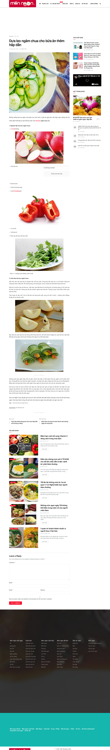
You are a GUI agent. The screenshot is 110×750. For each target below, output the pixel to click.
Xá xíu (43, 656)
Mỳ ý (74, 646)
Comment (12, 562)
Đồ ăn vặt (85, 3)
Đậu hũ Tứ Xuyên (45, 662)
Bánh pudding (13, 654)
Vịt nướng (75, 659)
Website (43, 590)
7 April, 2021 (44, 466)
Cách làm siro (29, 667)
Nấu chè (12, 651)
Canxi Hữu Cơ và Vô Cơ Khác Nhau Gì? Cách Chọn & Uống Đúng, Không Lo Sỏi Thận (92, 55)
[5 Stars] (15, 407)
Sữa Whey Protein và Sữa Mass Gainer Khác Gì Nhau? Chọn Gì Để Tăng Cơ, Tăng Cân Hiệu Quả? (92, 45)
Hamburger (13, 646)
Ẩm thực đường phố (88, 729)
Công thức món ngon (16, 731)
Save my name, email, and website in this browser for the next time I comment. (30, 599)
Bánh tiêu (59, 664)
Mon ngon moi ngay (15, 667)
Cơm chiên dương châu (16, 659)
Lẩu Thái (43, 654)
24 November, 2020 (45, 533)
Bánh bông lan (60, 662)
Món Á (72, 3)
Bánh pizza (44, 643)
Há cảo (12, 664)
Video (72, 729)
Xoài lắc (59, 643)
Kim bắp (75, 664)
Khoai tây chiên (61, 648)
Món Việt (65, 3)
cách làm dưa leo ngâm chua (20, 403)
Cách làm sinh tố (30, 664)
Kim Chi (12, 648)
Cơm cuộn (75, 654)
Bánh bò (43, 667)
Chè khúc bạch (45, 651)
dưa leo (38, 121)
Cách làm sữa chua (31, 646)
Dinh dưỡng (94, 3)
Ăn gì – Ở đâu (55, 729)
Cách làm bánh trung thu (94, 643)
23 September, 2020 (13, 49)
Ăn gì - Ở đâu (13, 528)
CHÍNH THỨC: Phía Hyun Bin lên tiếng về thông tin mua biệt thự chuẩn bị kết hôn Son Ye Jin (89, 127)
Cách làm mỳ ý (29, 643)
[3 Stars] (12, 407)
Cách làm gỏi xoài (30, 662)
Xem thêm (44, 449)
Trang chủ (11, 36)
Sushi (74, 656)
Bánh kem (43, 646)
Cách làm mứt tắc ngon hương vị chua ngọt (88, 145)
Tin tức (78, 729)
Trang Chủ (45, 3)
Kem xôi (59, 654)
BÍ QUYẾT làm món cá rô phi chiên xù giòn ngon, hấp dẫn (82, 118)
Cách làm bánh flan (31, 648)
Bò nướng (75, 667)
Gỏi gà (43, 659)
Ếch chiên (12, 662)
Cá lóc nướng (13, 656)
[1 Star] (9, 407)
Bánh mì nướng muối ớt (63, 646)
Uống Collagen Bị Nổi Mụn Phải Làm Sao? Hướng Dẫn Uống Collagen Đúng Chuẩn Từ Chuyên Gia (92, 65)
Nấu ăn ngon (65, 729)
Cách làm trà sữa (30, 651)
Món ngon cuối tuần (28, 729)
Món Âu (77, 3)
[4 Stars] (13, 407)
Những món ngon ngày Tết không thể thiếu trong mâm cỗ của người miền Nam (54, 508)
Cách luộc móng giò (31, 656)
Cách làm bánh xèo (31, 659)
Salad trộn (75, 643)
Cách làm (47, 729)
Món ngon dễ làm (15, 729)
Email (11, 590)
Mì (10, 643)
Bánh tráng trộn (61, 651)
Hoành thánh (44, 664)
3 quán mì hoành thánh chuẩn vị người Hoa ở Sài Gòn (53, 529)
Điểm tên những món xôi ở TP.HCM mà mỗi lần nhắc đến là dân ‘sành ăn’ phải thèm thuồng (55, 461)
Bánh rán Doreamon (62, 659)
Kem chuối (59, 656)
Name (11, 582)
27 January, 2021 (45, 512)
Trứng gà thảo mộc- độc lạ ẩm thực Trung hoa (89, 140)
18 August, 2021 (45, 441)
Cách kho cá (76, 662)
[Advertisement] (55, 21)
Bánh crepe (60, 667)
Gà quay (43, 648)
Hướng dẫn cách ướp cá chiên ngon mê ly (88, 135)
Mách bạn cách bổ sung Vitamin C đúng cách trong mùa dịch (54, 437)
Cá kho (74, 651)
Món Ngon (39, 729)
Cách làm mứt (29, 654)
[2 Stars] (11, 407)
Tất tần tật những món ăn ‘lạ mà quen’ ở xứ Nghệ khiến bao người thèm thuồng (54, 484)
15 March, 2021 (44, 489)
